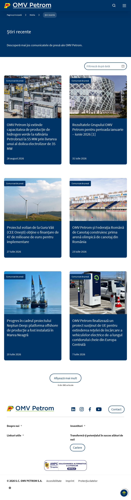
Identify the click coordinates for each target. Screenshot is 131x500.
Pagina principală (14, 15)
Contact (116, 409)
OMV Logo (10, 4)
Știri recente (50, 15)
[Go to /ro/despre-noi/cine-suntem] (10, 487)
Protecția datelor (88, 480)
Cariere (77, 447)
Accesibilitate (54, 480)
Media (32, 15)
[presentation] (106, 66)
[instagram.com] (81, 409)
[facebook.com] (90, 409)
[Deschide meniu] (124, 5)
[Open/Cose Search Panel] (114, 5)
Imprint (70, 480)
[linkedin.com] (73, 409)
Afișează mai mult (65, 378)
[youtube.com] (99, 409)
